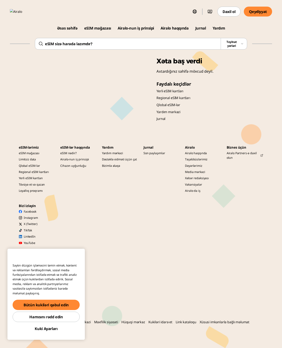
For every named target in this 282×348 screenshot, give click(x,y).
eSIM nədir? (68, 153)
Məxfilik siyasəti (106, 322)
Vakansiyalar (193, 184)
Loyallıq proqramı (31, 191)
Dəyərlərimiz (193, 166)
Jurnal (200, 28)
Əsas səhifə (67, 28)
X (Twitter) (30, 224)
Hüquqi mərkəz (133, 322)
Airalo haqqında (175, 28)
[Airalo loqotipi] (22, 12)
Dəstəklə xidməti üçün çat (119, 159)
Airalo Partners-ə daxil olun (242, 155)
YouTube (29, 243)
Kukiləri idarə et (160, 322)
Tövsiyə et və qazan (32, 184)
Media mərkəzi (195, 172)
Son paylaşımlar (154, 153)
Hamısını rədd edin (46, 316)
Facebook (30, 211)
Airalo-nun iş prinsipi (136, 28)
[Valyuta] (209, 11)
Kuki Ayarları (46, 328)
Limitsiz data (27, 159)
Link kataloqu (186, 322)
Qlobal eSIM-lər (168, 105)
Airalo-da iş (192, 191)
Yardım (219, 28)
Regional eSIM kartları (173, 98)
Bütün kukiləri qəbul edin (46, 304)
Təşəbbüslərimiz (196, 159)
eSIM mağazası (97, 28)
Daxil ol (229, 11)
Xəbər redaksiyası (197, 178)
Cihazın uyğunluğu (73, 166)
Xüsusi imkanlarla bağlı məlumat (224, 322)
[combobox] (141, 44)
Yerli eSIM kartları (169, 91)
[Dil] (194, 11)
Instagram (31, 218)
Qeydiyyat (258, 11)
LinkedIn (30, 236)
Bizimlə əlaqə (111, 166)
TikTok (28, 230)
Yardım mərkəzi (168, 112)
